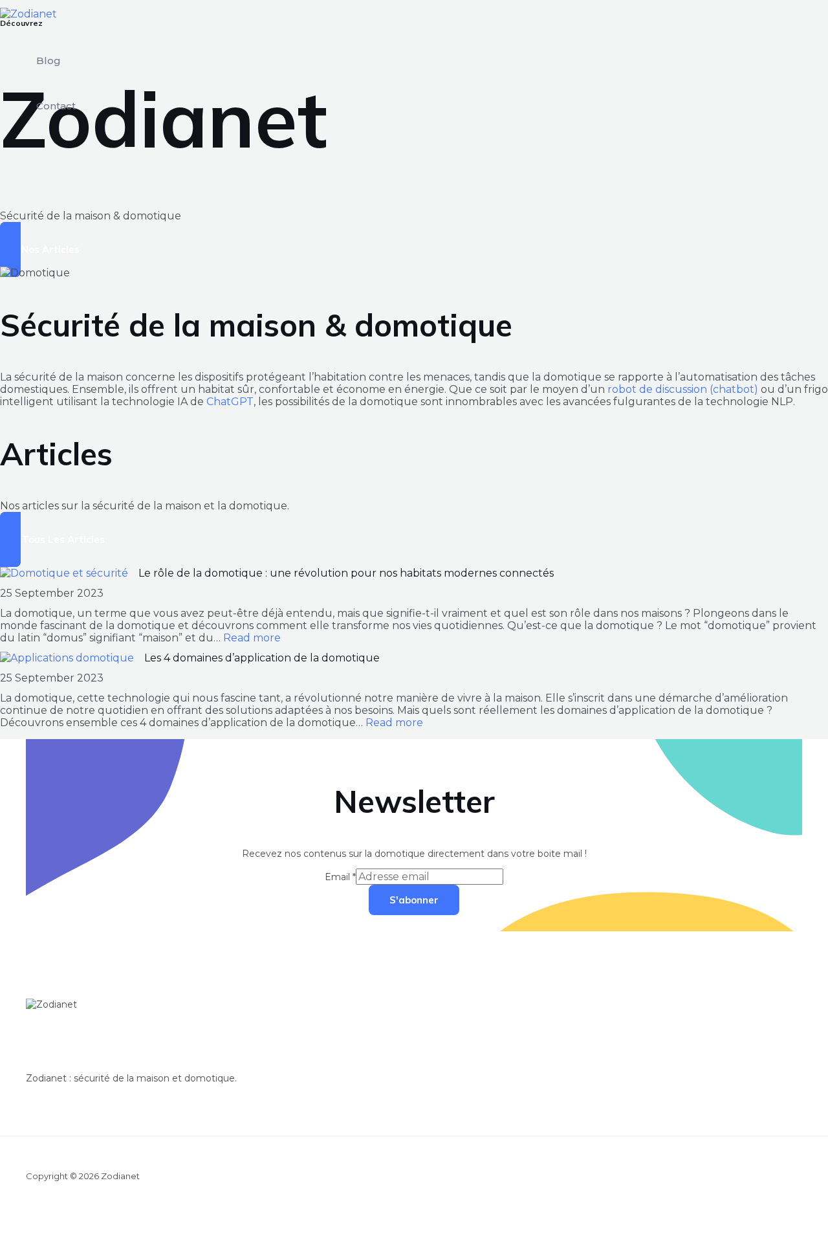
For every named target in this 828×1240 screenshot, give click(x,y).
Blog (48, 60)
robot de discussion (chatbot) (682, 389)
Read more (252, 638)
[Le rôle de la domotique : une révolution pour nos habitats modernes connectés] (64, 573)
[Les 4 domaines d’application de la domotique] (67, 658)
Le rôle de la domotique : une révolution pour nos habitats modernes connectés (346, 573)
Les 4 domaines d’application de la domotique (262, 658)
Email (340, 877)
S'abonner (414, 900)
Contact (56, 106)
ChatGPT (230, 401)
